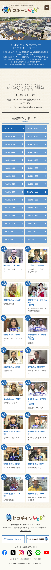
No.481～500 (33, 144)
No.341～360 (10, 176)
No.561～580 (33, 128)
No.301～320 (10, 184)
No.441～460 (33, 152)
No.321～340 (33, 176)
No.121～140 (33, 216)
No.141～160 (10, 216)
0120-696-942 (25, 531)
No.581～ (8, 128)
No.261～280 (10, 192)
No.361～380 (33, 168)
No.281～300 (33, 184)
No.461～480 (10, 152)
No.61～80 (9, 232)
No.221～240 (10, 200)
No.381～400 (10, 168)
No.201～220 (33, 200)
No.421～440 (10, 160)
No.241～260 (32, 192)
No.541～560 (10, 136)
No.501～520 (10, 144)
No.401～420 (33, 160)
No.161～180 (33, 208)
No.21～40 (9, 240)
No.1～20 (31, 240)
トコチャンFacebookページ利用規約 (27, 559)
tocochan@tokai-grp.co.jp (30, 107)
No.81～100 (32, 224)
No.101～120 (10, 224)
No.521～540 (33, 136)
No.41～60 (32, 232)
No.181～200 (10, 208)
